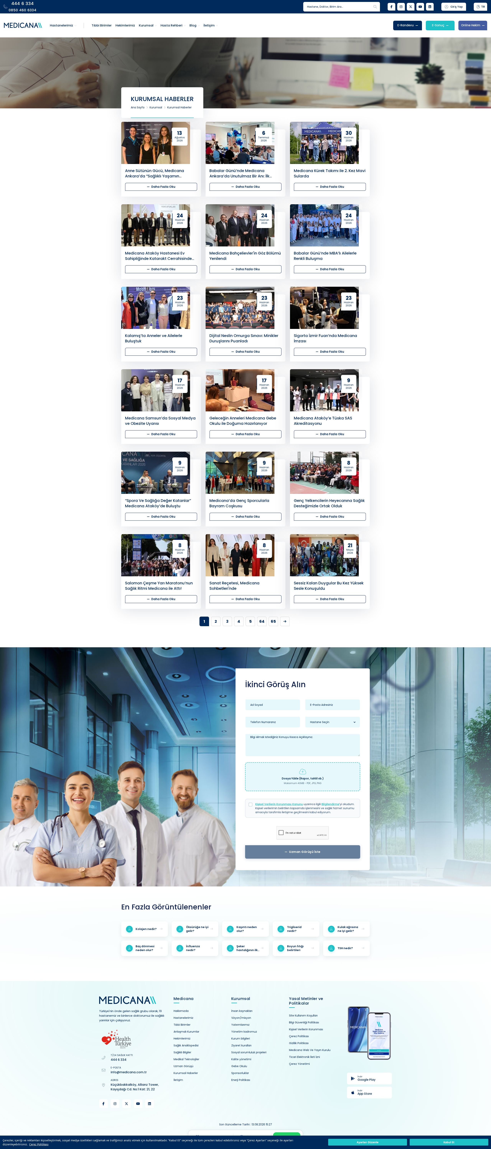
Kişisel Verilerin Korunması (306, 1029)
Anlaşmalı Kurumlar (186, 1032)
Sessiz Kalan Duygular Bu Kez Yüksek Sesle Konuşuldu (329, 585)
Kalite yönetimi (241, 1059)
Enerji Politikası (240, 1080)
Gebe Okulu (239, 1066)
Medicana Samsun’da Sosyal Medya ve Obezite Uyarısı (160, 420)
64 (261, 621)
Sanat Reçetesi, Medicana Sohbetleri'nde (234, 585)
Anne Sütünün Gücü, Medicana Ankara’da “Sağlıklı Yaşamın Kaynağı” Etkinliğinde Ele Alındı (154, 173)
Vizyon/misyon (241, 1018)
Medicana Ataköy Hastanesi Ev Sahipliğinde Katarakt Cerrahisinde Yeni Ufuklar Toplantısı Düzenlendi (158, 255)
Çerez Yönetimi (299, 1064)
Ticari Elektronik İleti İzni (304, 1057)
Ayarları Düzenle (367, 1142)
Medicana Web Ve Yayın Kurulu (309, 1050)
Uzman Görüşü (183, 1066)
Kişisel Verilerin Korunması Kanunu (279, 804)
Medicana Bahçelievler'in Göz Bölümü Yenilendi (245, 255)
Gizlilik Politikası (299, 1043)
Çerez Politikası (39, 1144)
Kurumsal (156, 107)
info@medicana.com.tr (129, 1072)
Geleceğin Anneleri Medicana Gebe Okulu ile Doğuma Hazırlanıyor (242, 420)
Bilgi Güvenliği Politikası (304, 1022)
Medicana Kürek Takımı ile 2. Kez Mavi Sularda (330, 173)
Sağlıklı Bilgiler (182, 1052)
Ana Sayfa (137, 107)
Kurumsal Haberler (179, 107)
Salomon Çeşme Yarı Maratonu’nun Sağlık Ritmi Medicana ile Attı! (159, 585)
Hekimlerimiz (182, 1038)
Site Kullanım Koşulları (303, 1015)
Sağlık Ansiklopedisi (186, 1045)
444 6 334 (118, 1060)
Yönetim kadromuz (244, 1032)
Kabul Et (448, 1142)
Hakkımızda (181, 1011)
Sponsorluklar (240, 1073)
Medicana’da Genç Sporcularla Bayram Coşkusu (239, 503)
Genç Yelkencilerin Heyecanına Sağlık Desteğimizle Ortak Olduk (329, 503)
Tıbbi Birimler (182, 1025)
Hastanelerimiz (183, 1018)
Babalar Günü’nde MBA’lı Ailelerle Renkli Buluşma (325, 255)
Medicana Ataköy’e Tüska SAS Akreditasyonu (323, 420)
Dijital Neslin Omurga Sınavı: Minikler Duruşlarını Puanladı (243, 338)
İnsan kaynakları (241, 1011)
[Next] (285, 621)
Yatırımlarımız (240, 1025)
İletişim (178, 1080)
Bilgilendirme (330, 804)
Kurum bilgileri (240, 1038)
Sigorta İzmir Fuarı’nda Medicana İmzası (325, 338)
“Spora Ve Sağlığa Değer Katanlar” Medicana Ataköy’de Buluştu (158, 503)
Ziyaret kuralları (241, 1045)
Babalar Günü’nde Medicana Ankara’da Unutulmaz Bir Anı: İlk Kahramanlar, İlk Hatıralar (239, 173)
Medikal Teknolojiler (186, 1059)
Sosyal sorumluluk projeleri (248, 1052)
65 (273, 621)
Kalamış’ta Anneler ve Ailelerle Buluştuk (153, 338)
